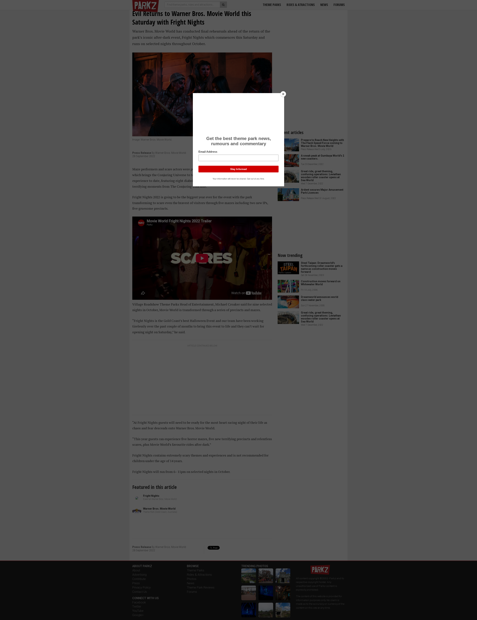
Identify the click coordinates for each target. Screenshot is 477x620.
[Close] (283, 94)
